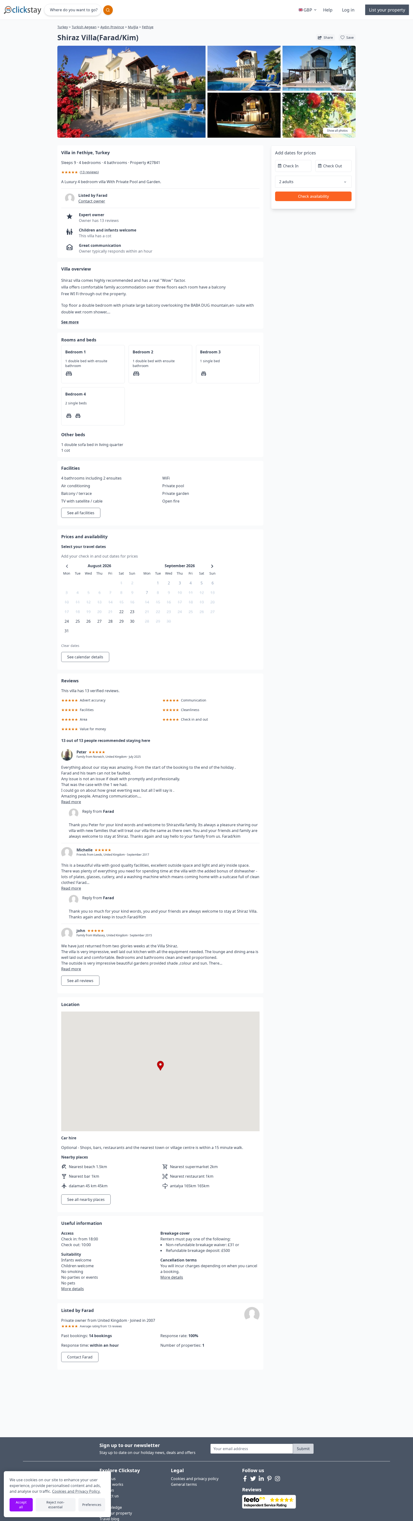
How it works (111, 1484)
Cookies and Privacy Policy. (76, 1491)
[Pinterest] (269, 1478)
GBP (308, 10)
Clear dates (70, 645)
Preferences (91, 1504)
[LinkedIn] (261, 1478)
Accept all (21, 1504)
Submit (303, 1448)
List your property (387, 10)
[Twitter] (253, 1478)
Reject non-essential (55, 1504)
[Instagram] (277, 1478)
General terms (184, 1484)
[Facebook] (245, 1478)
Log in (348, 10)
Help (327, 10)
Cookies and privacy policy (194, 1478)
